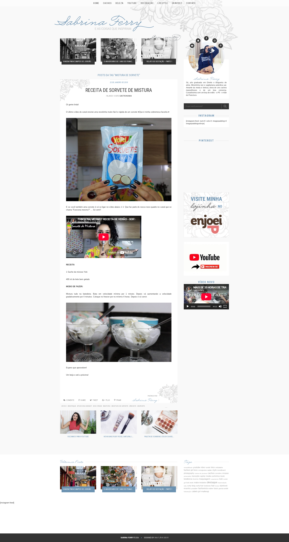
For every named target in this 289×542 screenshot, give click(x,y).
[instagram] (214, 40)
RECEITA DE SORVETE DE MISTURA (118, 90)
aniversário (187, 476)
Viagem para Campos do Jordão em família (79, 61)
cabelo (194, 491)
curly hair (200, 486)
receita (133, 406)
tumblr (208, 467)
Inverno (195, 479)
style (214, 470)
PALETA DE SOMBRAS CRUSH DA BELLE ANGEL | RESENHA (160, 436)
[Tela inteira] (225, 306)
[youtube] (192, 45)
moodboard (221, 470)
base (216, 488)
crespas (225, 473)
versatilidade (188, 467)
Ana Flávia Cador (161, 538)
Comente (70, 400)
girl (199, 491)
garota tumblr (223, 488)
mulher (210, 488)
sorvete (141, 406)
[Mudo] (220, 306)
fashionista (203, 488)
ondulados (219, 467)
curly (189, 486)
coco (64, 406)
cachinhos (215, 476)
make (196, 482)
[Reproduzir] (187, 306)
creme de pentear (201, 473)
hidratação (187, 491)
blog (193, 486)
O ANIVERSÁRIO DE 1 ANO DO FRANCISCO (119, 61)
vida (185, 486)
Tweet (95, 400)
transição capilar (198, 476)
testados (202, 483)
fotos (213, 467)
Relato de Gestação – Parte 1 (159, 61)
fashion (187, 470)
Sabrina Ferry (144, 401)
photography (189, 473)
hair (212, 486)
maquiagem (204, 479)
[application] (206, 296)
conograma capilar (205, 470)
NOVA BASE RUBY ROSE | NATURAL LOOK (119, 436)
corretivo (218, 473)
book (223, 476)
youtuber (194, 488)
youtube (196, 467)
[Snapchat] (198, 40)
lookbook (207, 486)
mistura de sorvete (120, 406)
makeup (205, 491)
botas (217, 486)
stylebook (223, 486)
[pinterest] (220, 45)
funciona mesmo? (85, 406)
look (221, 479)
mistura (107, 406)
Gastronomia (126, 96)
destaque (72, 406)
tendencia (188, 479)
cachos (211, 473)
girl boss (194, 470)
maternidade (222, 483)
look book (189, 483)
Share (83, 400)
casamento (215, 479)
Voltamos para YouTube (78, 436)
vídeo (203, 467)
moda (208, 476)
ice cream (98, 406)
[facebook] (206, 38)
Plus (108, 400)
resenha (187, 488)
